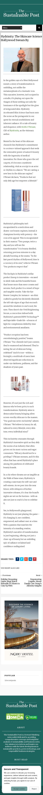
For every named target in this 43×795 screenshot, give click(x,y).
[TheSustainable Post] (21, 20)
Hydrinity (14, 130)
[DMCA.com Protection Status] (15, 719)
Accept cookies (19, 789)
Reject (34, 789)
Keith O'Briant (28, 127)
